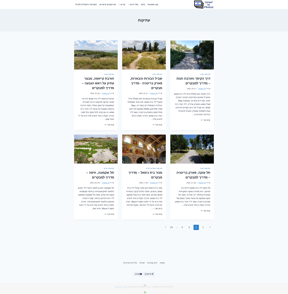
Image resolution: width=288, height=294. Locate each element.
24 (171, 227)
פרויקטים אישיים (107, 4)
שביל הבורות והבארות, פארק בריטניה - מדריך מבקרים (146, 83)
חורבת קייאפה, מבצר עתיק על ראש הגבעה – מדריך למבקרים (98, 83)
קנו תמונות (153, 4)
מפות (162, 263)
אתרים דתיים (150, 168)
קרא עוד (205, 120)
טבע (202, 74)
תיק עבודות (152, 263)
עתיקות (207, 74)
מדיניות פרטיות (130, 263)
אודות (142, 263)
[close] (145, 285)
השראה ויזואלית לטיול (86, 4)
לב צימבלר (202, 89)
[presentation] (192, 54)
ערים (105, 168)
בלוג (143, 4)
